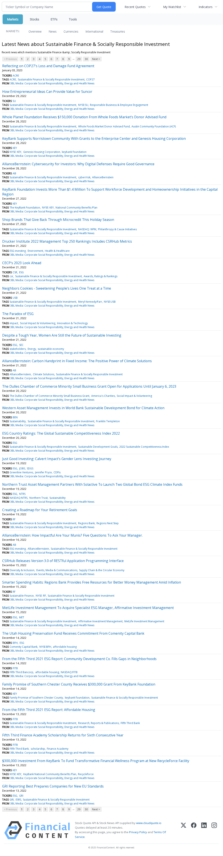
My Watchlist (172, 7)
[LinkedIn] (203, 830)
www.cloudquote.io (148, 823)
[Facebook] (193, 830)
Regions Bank (86, 523)
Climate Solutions (43, 374)
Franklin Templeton (108, 421)
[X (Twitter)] (183, 830)
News (53, 31)
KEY (15, 148)
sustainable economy (51, 349)
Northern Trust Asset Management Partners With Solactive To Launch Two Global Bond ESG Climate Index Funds (92, 484)
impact (14, 323)
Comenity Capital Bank (23, 647)
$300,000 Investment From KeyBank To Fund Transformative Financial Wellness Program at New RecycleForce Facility (95, 760)
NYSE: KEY (15, 152)
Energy (32, 349)
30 (86, 59)
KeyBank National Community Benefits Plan (49, 774)
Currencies (71, 31)
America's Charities (103, 396)
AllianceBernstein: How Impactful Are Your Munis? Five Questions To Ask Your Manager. (72, 535)
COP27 (90, 79)
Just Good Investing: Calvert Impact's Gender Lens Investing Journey (56, 458)
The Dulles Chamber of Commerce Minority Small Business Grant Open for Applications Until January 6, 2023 (89, 386)
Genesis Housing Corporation (41, 152)
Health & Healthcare (57, 251)
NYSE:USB (110, 302)
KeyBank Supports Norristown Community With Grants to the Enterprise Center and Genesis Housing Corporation (94, 138)
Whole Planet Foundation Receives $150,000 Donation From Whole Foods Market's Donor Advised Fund (84, 117)
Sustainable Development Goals (98, 447)
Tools (73, 19)
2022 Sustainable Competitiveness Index (144, 447)
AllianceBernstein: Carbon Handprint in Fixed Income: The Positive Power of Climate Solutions (77, 361)
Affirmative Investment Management (100, 621)
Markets (13, 19)
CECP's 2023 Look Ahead (21, 262)
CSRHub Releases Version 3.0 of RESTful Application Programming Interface (63, 560)
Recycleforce (86, 774)
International (94, 31)
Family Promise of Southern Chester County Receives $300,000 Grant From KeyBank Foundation (78, 684)
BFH (15, 643)
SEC (21, 345)
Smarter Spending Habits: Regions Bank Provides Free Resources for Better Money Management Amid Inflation (91, 582)
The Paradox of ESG (18, 313)
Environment (35, 251)
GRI (21, 796)
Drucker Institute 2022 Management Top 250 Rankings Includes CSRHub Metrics (67, 241)
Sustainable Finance (22, 595)
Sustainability (18, 421)
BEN (15, 417)
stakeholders (18, 349)
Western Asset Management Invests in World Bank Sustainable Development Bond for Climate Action (83, 407)
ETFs (54, 19)
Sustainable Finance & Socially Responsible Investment (51, 79)
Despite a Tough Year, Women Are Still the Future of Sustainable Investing (61, 335)
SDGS (30, 468)
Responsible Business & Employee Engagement (119, 105)
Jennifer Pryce (43, 472)
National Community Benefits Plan (76, 207)
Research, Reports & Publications (98, 723)
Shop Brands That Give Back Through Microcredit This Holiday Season (58, 219)
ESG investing (18, 251)
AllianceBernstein (102, 177)
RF (14, 519)
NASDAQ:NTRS (18, 498)
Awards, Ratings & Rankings (100, 276)
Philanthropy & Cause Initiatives (117, 229)
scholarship (38, 749)
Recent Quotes (135, 7)
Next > (96, 59)
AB (14, 173)
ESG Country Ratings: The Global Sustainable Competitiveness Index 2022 (61, 433)
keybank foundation (74, 152)
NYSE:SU (83, 105)
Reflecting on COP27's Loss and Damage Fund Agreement (48, 65)
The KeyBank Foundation (25, 207)
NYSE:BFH (45, 647)
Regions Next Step (107, 523)
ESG (21, 272)
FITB (15, 668)
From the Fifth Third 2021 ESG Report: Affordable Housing (48, 709)
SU (14, 101)
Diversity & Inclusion (22, 570)
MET (21, 617)
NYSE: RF (41, 595)
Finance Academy (57, 749)
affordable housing (65, 647)
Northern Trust (38, 498)
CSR (15, 272)
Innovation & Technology (72, 323)
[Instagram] (214, 830)
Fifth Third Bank (130, 723)
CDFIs (57, 472)
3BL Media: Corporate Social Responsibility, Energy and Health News (52, 83)
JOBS (22, 468)
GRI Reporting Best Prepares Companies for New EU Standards (53, 786)
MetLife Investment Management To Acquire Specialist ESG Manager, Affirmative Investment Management (88, 607)
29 (78, 59)
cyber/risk (84, 177)
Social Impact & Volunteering (37, 323)
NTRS (22, 494)
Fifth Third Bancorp (21, 672)
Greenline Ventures (21, 472)
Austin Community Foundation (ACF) (154, 126)
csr (11, 276)
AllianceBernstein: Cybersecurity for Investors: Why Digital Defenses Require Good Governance (78, 164)
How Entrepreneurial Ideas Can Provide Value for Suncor (47, 91)
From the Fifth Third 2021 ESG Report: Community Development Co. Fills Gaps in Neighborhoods (79, 658)
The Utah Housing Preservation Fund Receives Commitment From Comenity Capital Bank (73, 633)
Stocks (34, 19)
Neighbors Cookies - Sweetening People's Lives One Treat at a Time (56, 288)
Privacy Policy (138, 832)
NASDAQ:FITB (69, 672)
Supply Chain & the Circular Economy (101, 570)
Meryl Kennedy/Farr (90, 302)
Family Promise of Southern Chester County (36, 697)
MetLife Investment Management (144, 621)
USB (15, 298)
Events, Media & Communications (56, 570)
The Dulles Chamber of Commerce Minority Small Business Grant (49, 396)
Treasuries (117, 31)
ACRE (16, 75)
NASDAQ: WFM (87, 229)
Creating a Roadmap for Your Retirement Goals (39, 509)
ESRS (18, 799)
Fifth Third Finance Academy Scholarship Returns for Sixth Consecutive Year (62, 735)
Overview (35, 31)
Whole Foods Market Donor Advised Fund (104, 126)
